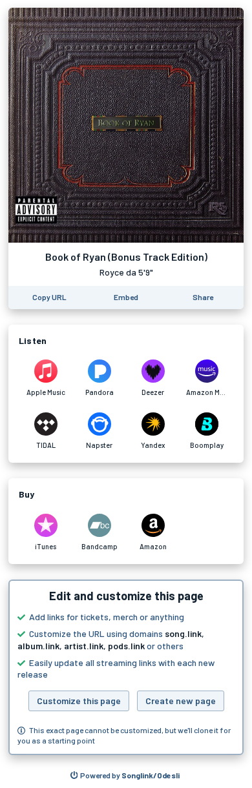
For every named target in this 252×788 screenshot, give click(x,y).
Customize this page (79, 700)
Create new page (180, 700)
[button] (126, 667)
